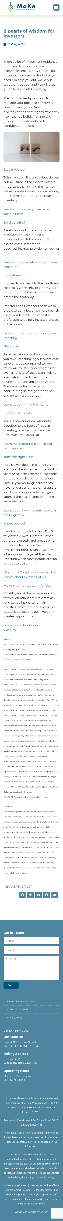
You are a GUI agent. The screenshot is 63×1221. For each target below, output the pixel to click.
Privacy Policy (15, 1017)
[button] (56, 7)
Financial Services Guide (21, 1001)
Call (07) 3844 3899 (16, 1030)
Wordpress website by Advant (31, 1211)
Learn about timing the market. (27, 404)
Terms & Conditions (18, 1009)
